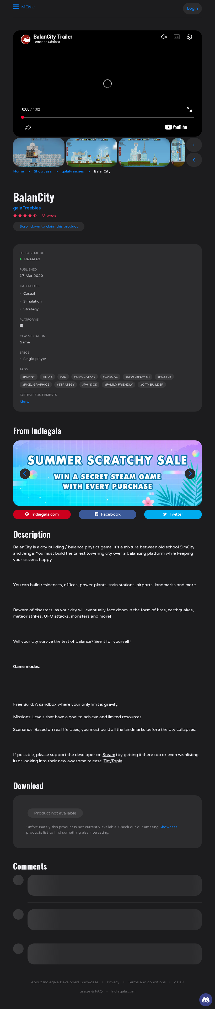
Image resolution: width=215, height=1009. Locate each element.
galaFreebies (73, 171)
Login (192, 8)
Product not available (55, 813)
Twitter (176, 514)
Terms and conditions (147, 982)
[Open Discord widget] (205, 999)
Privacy (113, 982)
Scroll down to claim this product (49, 226)
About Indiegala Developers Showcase (64, 982)
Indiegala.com (45, 514)
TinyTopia (113, 761)
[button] (25, 473)
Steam (109, 754)
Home (18, 171)
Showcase (43, 171)
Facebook (111, 514)
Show (24, 402)
